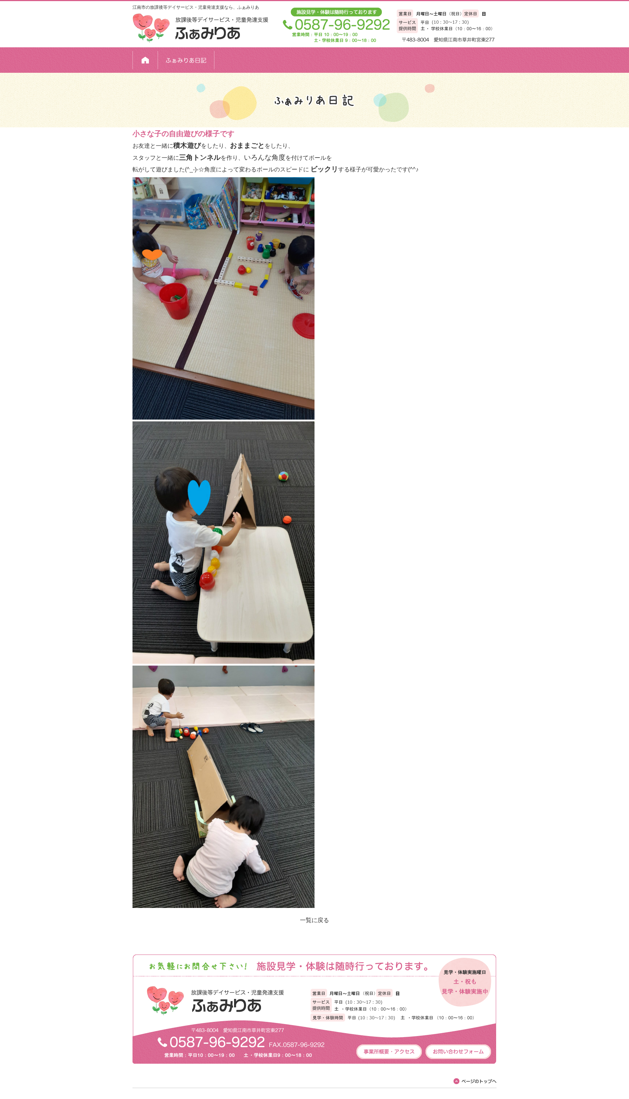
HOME (145, 60)
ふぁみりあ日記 (186, 60)
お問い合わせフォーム (458, 1051)
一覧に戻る (314, 920)
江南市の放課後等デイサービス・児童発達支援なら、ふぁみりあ (195, 7)
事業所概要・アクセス (389, 1051)
